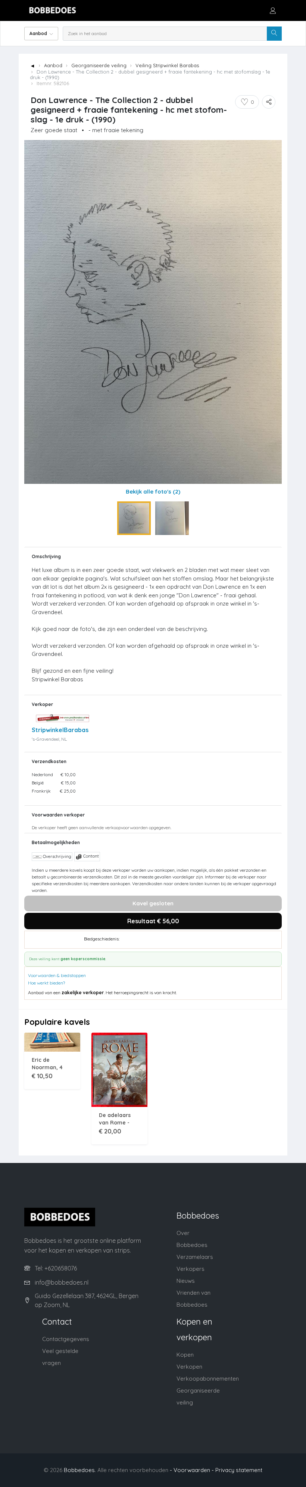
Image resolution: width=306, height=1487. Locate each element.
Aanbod (53, 65)
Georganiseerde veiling (99, 65)
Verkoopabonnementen (208, 1378)
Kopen (185, 1354)
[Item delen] (268, 102)
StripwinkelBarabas (60, 730)
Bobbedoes (79, 1470)
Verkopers (190, 1268)
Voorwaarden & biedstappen (57, 975)
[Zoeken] (274, 34)
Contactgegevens (65, 1339)
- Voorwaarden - (192, 1470)
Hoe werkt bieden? (46, 983)
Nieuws (186, 1280)
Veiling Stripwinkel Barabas (167, 65)
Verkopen (189, 1366)
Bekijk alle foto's (153, 491)
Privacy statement (238, 1470)
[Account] (273, 10)
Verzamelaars (195, 1256)
